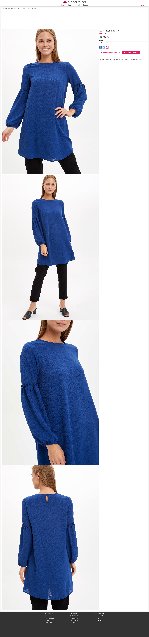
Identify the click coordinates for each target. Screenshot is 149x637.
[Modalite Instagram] (100, 616)
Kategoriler (49, 622)
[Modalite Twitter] (102, 616)
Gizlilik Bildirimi (74, 616)
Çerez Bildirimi (49, 616)
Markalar (49, 620)
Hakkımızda (74, 618)
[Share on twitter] (104, 47)
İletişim (74, 622)
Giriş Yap (144, 5)
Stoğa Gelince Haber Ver (110, 52)
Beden (101, 40)
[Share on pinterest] (107, 47)
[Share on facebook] (100, 47)
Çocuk (77, 5)
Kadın (63, 5)
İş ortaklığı (74, 620)
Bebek (85, 5)
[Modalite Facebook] (97, 616)
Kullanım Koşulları (49, 618)
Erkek (70, 5)
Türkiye (99, 620)
